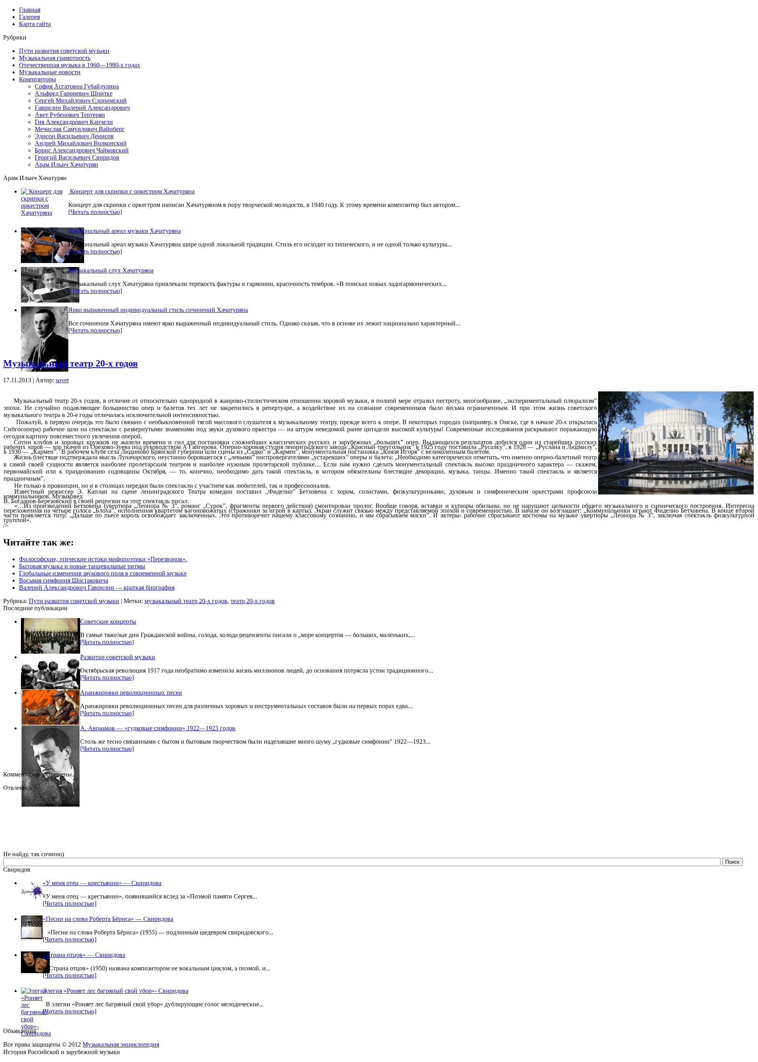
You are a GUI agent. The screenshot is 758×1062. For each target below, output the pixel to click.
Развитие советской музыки (117, 657)
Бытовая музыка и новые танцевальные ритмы (82, 566)
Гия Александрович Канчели (74, 121)
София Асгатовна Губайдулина (77, 86)
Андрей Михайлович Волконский (81, 143)
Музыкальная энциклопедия (121, 1044)
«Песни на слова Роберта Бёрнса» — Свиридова (108, 918)
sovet (62, 380)
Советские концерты (108, 621)
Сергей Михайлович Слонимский (81, 100)
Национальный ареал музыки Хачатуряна (124, 230)
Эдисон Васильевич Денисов (74, 136)
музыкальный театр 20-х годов (185, 601)
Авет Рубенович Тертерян (70, 114)
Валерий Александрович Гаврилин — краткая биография (96, 587)
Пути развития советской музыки (64, 50)
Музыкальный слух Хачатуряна (111, 270)
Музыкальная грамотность (54, 58)
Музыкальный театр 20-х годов (70, 363)
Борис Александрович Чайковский (82, 150)
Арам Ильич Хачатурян (66, 164)
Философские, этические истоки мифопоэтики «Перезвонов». (103, 559)
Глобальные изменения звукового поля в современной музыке (103, 573)
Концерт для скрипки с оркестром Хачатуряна (131, 191)
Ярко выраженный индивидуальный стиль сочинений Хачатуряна (158, 309)
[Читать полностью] (95, 212)
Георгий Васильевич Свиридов (77, 157)
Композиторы (37, 79)
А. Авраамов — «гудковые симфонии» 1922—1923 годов (157, 728)
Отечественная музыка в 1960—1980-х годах (79, 65)
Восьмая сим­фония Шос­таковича (63, 580)
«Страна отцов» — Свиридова (84, 954)
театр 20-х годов (253, 601)
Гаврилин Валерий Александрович (82, 107)
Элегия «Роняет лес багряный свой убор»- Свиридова (115, 990)
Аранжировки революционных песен (131, 692)
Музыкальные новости (50, 72)
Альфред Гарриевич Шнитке (74, 93)
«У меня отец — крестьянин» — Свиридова (102, 883)
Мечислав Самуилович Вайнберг (80, 129)
